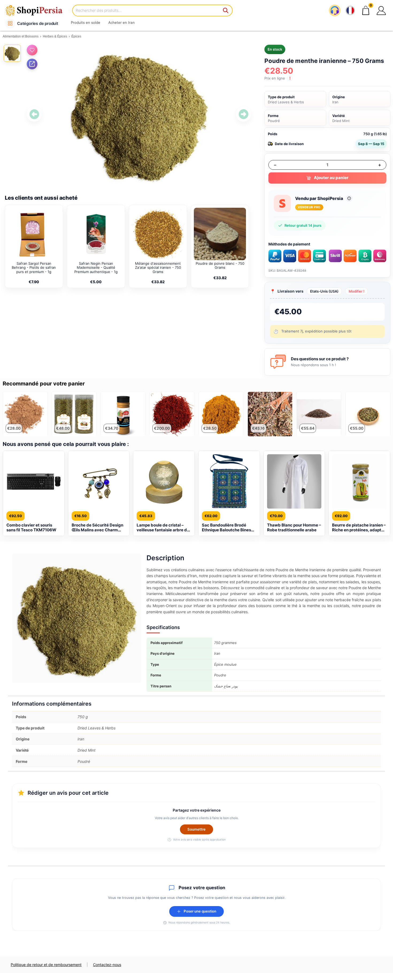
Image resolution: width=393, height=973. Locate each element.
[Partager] (32, 64)
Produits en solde (85, 22)
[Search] (226, 10)
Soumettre (196, 829)
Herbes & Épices (55, 36)
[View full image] (139, 114)
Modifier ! (356, 291)
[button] (381, 10)
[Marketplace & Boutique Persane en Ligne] (37, 10)
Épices (76, 36)
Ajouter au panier (331, 177)
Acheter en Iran (121, 22)
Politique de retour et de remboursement (46, 964)
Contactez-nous (107, 964)
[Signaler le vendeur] (349, 198)
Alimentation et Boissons (20, 36)
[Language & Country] (350, 10)
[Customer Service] (334, 10)
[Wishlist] (32, 50)
